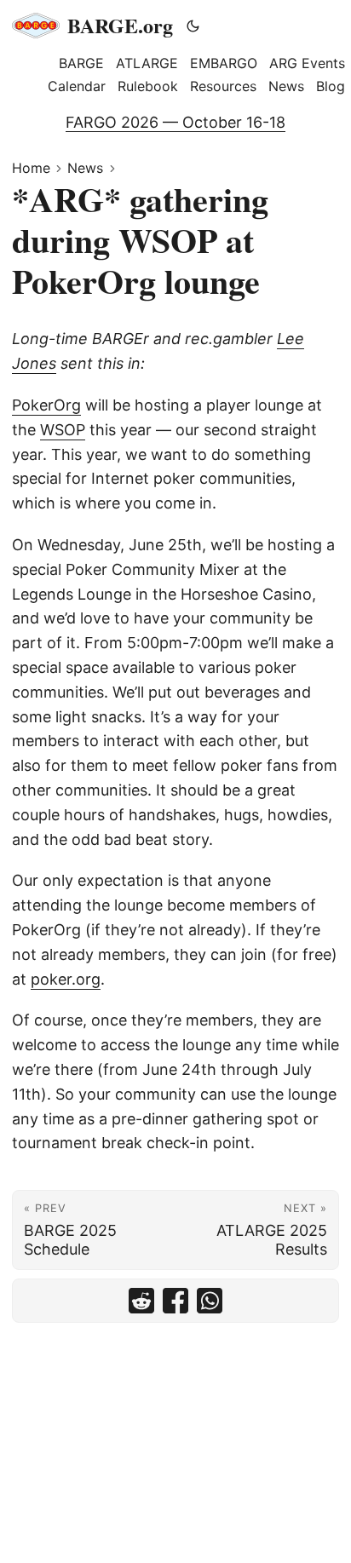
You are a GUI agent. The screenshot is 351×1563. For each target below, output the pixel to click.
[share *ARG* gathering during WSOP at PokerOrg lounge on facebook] (175, 1300)
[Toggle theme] (193, 25)
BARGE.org (120, 25)
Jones (34, 363)
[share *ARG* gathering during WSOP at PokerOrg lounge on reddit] (141, 1300)
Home (31, 167)
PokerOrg (46, 405)
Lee (290, 339)
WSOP (62, 430)
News (85, 167)
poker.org (66, 979)
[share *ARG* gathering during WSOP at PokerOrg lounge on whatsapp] (209, 1300)
